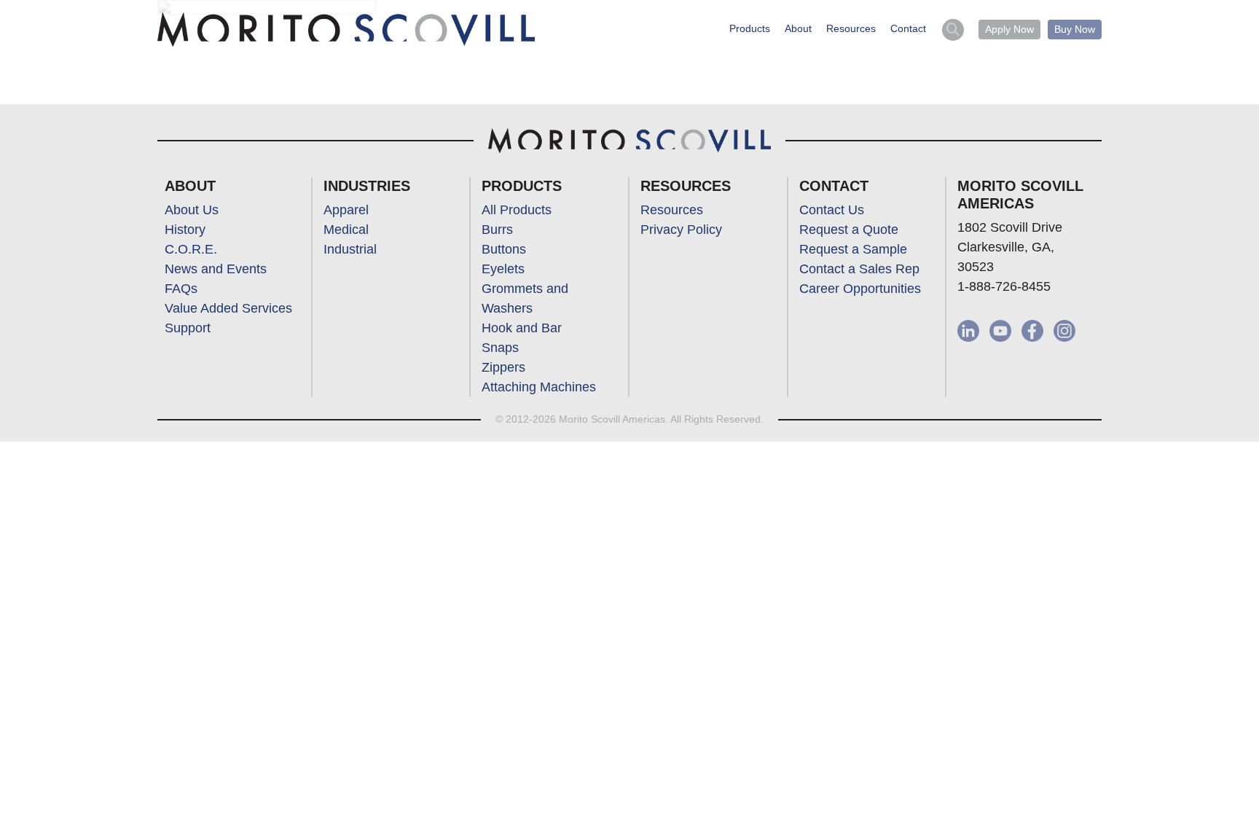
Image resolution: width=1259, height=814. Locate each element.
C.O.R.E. (191, 249)
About (798, 28)
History (185, 229)
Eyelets (503, 269)
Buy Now (1074, 29)
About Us (192, 210)
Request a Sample (853, 249)
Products (749, 28)
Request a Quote (848, 229)
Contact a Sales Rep (859, 269)
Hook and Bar (522, 328)
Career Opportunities (860, 288)
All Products (517, 210)
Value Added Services (228, 308)
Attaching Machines (539, 387)
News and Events (216, 269)
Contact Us (831, 210)
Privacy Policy (681, 229)
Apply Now (1009, 29)
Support (188, 328)
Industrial (350, 249)
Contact (908, 28)
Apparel (346, 210)
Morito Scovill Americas (346, 30)
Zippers (503, 367)
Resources (851, 28)
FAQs (181, 288)
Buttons (504, 249)
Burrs (497, 229)
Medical (346, 229)
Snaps (500, 347)
